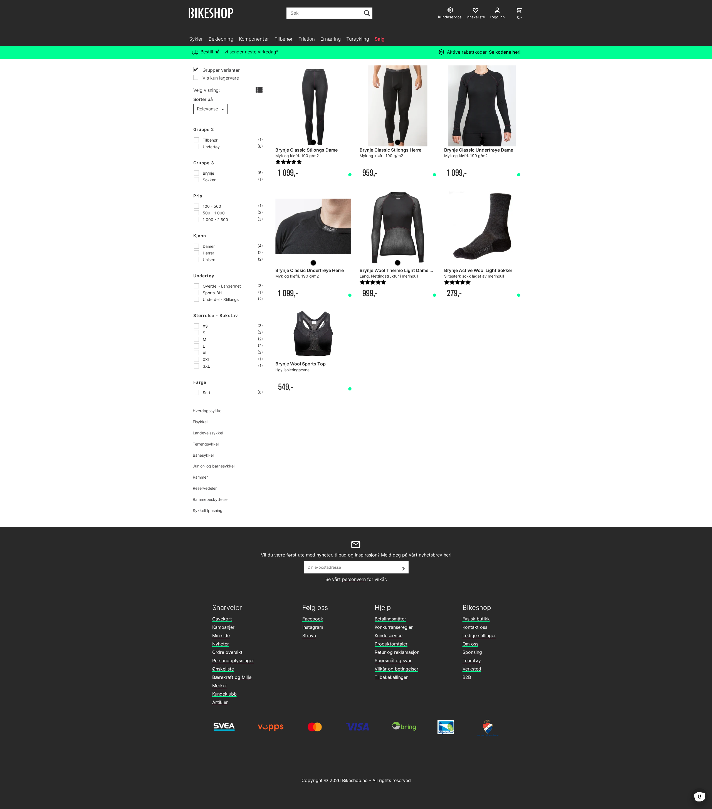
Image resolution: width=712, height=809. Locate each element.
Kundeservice (388, 635)
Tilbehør (284, 39)
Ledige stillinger (479, 635)
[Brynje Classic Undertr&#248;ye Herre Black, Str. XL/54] (313, 226)
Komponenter (254, 39)
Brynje (208, 173)
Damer (208, 246)
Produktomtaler (391, 644)
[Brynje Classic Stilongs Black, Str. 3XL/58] (398, 106)
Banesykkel (203, 455)
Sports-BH (212, 292)
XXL (206, 359)
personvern (354, 579)
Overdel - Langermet (221, 286)
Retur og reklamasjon (397, 652)
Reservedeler (205, 488)
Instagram (312, 627)
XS (205, 326)
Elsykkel (200, 421)
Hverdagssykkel (207, 410)
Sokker (209, 179)
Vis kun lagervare (220, 78)
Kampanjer (223, 627)
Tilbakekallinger (391, 677)
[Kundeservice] (451, 10)
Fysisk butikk (476, 619)
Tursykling (357, 39)
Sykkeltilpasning (207, 510)
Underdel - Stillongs (220, 299)
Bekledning (221, 39)
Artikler (220, 702)
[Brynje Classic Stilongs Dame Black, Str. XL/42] (313, 106)
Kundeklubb (224, 694)
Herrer (208, 253)
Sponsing (472, 652)
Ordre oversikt (227, 652)
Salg (380, 39)
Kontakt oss (475, 627)
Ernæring (330, 39)
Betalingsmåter (390, 619)
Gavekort (222, 619)
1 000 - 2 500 (215, 219)
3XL (206, 366)
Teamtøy (472, 660)
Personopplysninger (233, 660)
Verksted (472, 669)
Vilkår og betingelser (396, 669)
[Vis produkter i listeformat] (258, 90)
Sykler (196, 39)
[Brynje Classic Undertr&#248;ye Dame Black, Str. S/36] (482, 106)
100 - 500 (211, 206)
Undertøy (211, 146)
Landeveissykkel (208, 433)
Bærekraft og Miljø (232, 677)
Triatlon (306, 39)
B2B (467, 677)
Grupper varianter (220, 70)
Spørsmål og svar (393, 660)
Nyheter (220, 644)
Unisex (208, 259)
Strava (309, 635)
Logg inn (497, 17)
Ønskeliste (223, 669)
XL (204, 352)
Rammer (200, 477)
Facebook (312, 619)
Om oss (470, 644)
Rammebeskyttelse (210, 499)
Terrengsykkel (206, 444)
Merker (219, 685)
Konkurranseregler (394, 627)
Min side (221, 635)
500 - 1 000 (213, 213)
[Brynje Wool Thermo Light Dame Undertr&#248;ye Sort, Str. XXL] (398, 226)
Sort (206, 392)
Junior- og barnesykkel (213, 466)
